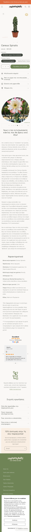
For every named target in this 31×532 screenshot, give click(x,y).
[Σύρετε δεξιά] (17, 43)
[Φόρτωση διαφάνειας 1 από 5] (12, 127)
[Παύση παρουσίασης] (28, 126)
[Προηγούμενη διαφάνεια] (9, 126)
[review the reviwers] (12, 353)
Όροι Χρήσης (6, 479)
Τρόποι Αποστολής (8, 483)
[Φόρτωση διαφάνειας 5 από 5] (19, 127)
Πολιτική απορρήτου (13, 516)
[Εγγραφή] (25, 448)
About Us (5, 469)
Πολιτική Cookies (8, 493)
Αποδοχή (14, 520)
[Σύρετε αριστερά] (13, 43)
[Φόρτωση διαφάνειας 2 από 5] (14, 127)
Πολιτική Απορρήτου (9, 490)
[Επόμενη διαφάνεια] (22, 126)
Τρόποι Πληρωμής (8, 486)
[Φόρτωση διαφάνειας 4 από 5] (17, 127)
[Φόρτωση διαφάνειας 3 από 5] (15, 127)
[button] (2, 6)
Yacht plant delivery (8, 472)
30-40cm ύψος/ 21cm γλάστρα (12, 56)
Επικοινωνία (6, 476)
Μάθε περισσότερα (15, 389)
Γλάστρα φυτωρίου (8, 62)
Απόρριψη (14, 524)
